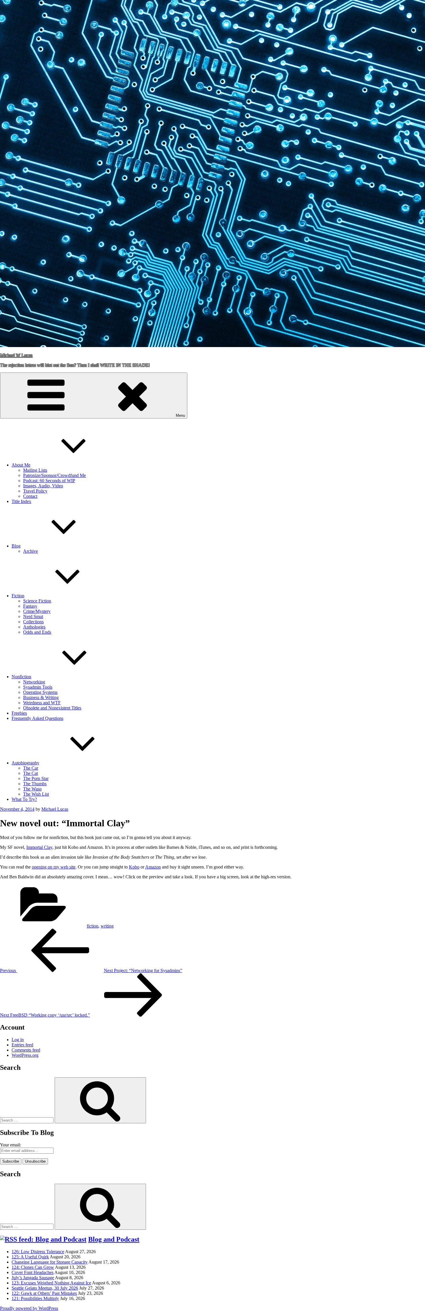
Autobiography (25, 762)
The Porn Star (36, 778)
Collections (33, 621)
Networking (34, 681)
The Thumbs (35, 783)
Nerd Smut (33, 616)
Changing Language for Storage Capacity (50, 1262)
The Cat (30, 773)
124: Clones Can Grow (33, 1267)
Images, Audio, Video (43, 485)
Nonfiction (21, 676)
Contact (30, 496)
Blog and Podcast (113, 1239)
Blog (16, 545)
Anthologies (34, 626)
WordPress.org (25, 1055)
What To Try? (24, 799)
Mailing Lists (35, 470)
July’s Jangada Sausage (33, 1277)
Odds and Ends (37, 632)
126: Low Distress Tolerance (38, 1251)
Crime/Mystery (37, 611)
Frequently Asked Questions (37, 718)
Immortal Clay (39, 847)
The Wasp (32, 788)
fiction (92, 925)
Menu (180, 415)
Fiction (18, 595)
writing (107, 925)
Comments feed (26, 1050)
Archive (30, 551)
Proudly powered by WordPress (29, 1308)
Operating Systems (40, 692)
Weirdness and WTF (42, 702)
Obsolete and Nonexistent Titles (52, 707)
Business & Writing (41, 697)
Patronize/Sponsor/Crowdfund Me (54, 475)
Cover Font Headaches (32, 1272)
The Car (30, 768)
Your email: (10, 1144)
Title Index (21, 501)
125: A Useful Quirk (30, 1256)
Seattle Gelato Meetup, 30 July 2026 (45, 1288)
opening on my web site (53, 866)
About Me (21, 464)
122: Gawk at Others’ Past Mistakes (44, 1293)
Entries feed (22, 1044)
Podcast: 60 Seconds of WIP (49, 480)
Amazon (153, 866)
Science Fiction (37, 600)
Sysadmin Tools (37, 687)
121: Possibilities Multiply (35, 1298)
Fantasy (30, 606)
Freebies (19, 713)
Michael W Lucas (16, 355)
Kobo (134, 866)
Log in (18, 1039)
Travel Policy (35, 490)
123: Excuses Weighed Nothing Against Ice (51, 1282)
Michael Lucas (54, 809)
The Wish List (36, 794)
